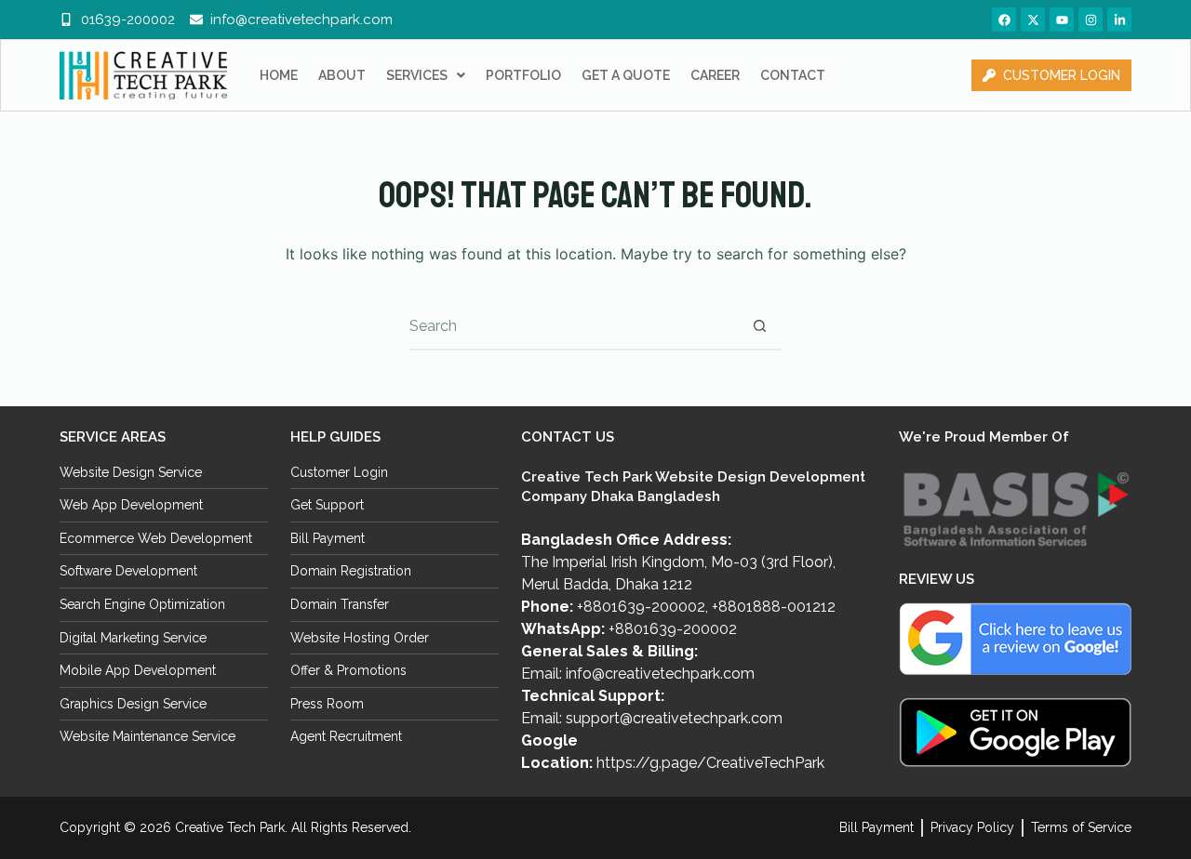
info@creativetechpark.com (660, 673)
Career (715, 75)
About (342, 75)
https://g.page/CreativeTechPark (710, 763)
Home (279, 75)
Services (417, 75)
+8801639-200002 (641, 606)
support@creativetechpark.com (674, 718)
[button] (425, 75)
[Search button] (759, 326)
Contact (792, 75)
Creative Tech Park (230, 827)
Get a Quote (626, 75)
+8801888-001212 (774, 606)
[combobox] (573, 326)
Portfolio (523, 75)
